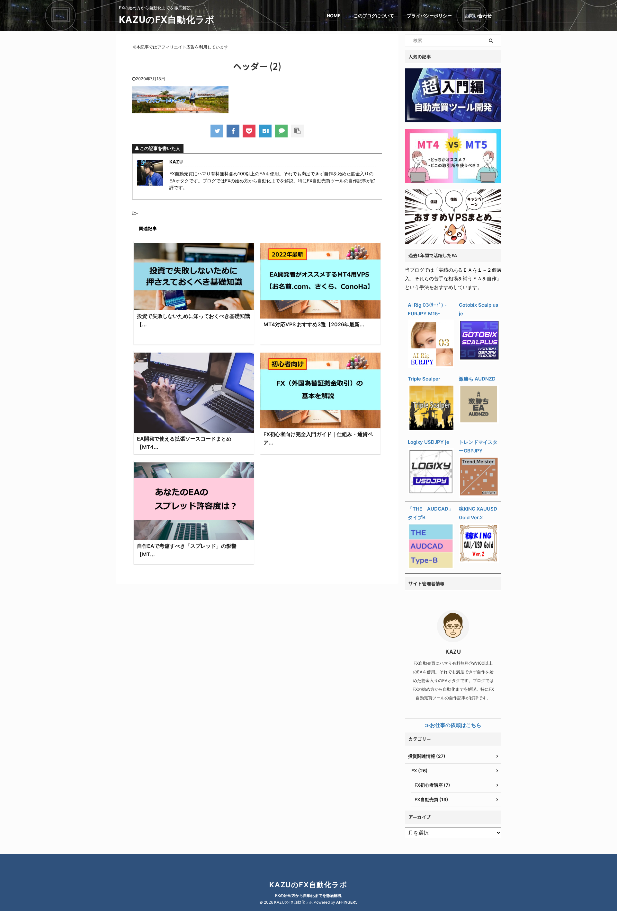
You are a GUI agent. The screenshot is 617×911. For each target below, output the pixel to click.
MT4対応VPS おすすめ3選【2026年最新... (314, 324)
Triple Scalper (424, 379)
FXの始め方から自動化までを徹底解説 (308, 895)
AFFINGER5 (347, 902)
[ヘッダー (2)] (265, 131)
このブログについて (373, 15)
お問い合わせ (478, 15)
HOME (334, 15)
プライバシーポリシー (429, 15)
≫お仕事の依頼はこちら (453, 725)
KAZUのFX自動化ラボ (167, 19)
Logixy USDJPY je (428, 442)
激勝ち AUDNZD (477, 379)
